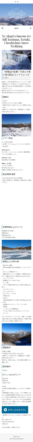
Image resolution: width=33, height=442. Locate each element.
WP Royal (20, 439)
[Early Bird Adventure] (16, 13)
